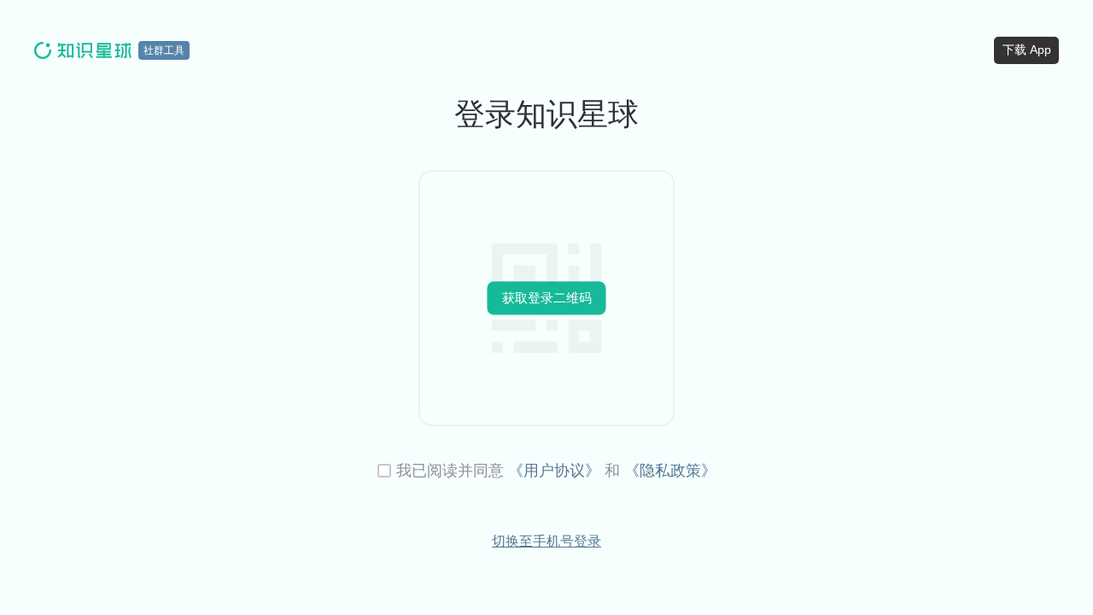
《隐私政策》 (670, 470)
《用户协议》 (554, 470)
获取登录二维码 (547, 297)
